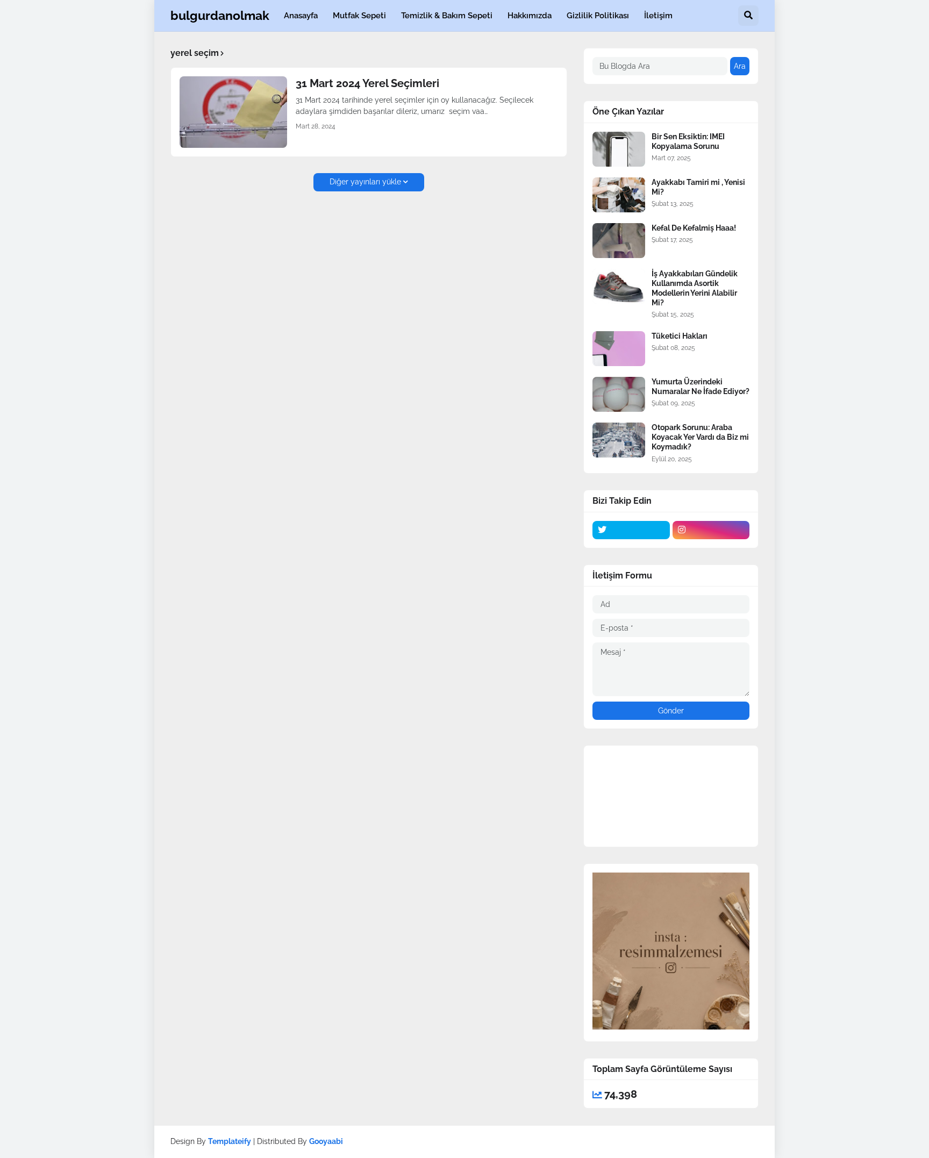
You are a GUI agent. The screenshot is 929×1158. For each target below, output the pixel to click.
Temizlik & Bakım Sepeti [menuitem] (446, 15)
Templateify (229, 1141)
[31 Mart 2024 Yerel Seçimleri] (233, 112)
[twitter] (631, 530)
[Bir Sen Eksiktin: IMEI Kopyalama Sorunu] (618, 149)
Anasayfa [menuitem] (301, 15)
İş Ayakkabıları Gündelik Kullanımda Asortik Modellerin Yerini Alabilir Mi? (695, 288)
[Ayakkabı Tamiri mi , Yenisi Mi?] (618, 194)
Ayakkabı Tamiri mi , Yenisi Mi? (698, 187)
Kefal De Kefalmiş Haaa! (694, 228)
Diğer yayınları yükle (365, 181)
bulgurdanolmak (219, 15)
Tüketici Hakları (680, 336)
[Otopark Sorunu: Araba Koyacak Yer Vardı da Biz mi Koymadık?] (618, 440)
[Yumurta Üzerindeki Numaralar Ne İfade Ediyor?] (618, 394)
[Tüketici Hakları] (618, 348)
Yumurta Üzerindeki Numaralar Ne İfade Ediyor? (700, 386)
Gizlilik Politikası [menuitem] (598, 15)
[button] (748, 15)
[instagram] (711, 530)
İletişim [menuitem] (658, 15)
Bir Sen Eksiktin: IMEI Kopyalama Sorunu (688, 141)
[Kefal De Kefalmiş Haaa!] (618, 240)
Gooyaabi (326, 1141)
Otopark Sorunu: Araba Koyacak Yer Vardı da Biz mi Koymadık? (700, 437)
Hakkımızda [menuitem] (530, 15)
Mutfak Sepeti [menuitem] (359, 15)
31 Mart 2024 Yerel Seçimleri (367, 83)
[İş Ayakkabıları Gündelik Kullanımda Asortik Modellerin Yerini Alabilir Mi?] (618, 286)
